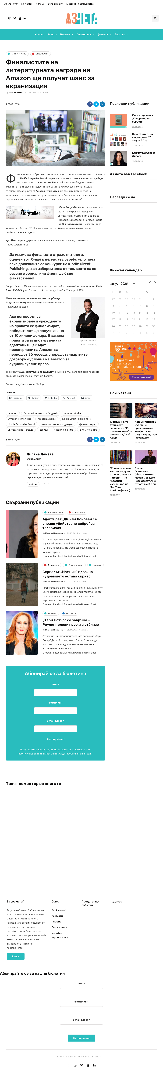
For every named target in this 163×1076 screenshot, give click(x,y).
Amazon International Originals (41, 413)
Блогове (120, 34)
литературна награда (20, 429)
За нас (16, 956)
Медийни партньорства (80, 3)
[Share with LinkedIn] (102, 104)
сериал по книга (63, 429)
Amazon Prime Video (19, 418)
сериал (44, 429)
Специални (84, 34)
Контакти (26, 3)
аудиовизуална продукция (57, 424)
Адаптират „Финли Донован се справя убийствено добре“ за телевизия (70, 523)
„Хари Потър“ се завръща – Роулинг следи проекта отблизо (71, 622)
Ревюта (52, 34)
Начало (39, 34)
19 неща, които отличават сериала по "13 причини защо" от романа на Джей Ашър (121, 429)
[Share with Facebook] (90, 104)
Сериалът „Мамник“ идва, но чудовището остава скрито (68, 574)
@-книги (103, 34)
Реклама (40, 3)
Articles (33, 484)
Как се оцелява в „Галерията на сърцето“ (142, 118)
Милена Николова (54, 533)
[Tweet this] (96, 104)
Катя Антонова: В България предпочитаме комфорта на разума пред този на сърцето (146, 429)
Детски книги (55, 3)
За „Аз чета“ (11, 3)
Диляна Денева (16, 92)
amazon (12, 413)
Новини (65, 34)
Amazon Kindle (72, 413)
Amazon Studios (47, 418)
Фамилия (56, 702)
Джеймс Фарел (87, 424)
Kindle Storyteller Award (21, 424)
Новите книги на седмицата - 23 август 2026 (142, 137)
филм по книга (88, 429)
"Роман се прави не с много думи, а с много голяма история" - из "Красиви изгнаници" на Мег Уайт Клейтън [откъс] (120, 479)
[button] (55, 138)
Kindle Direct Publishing (75, 418)
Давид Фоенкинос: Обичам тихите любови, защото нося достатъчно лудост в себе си (145, 476)
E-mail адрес (55, 720)
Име (55, 684)
